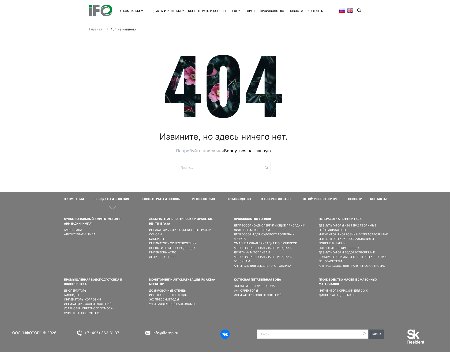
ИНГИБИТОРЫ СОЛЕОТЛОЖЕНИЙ (173, 243)
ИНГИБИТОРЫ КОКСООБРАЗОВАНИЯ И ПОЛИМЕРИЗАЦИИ (346, 241)
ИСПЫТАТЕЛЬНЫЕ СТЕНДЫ (168, 295)
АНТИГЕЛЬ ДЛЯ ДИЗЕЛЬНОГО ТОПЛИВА (262, 265)
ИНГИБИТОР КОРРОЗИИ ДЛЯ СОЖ (343, 290)
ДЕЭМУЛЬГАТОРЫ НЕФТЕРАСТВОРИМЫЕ (347, 225)
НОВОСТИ (296, 11)
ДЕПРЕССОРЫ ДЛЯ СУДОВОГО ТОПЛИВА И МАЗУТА (264, 237)
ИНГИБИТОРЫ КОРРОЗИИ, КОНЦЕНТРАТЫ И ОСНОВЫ (180, 232)
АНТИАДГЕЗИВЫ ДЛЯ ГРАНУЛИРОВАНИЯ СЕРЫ (352, 265)
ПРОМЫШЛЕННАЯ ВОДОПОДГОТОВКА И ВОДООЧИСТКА (93, 282)
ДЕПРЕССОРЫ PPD (162, 257)
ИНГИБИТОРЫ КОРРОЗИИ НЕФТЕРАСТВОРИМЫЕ (353, 234)
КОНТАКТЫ (315, 11)
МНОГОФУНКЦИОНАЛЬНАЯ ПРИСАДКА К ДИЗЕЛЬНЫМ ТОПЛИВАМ (263, 250)
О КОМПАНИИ (130, 11)
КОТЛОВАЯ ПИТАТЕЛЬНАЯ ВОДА (257, 279)
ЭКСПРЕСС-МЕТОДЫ (164, 299)
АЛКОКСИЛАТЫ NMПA (79, 234)
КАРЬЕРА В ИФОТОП (276, 199)
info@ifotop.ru (165, 332)
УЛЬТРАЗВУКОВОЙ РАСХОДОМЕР (172, 304)
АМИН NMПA (73, 230)
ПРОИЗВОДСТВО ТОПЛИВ (252, 219)
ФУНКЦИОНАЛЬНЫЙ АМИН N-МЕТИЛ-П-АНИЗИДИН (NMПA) (93, 221)
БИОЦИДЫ (156, 239)
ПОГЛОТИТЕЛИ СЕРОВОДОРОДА (172, 248)
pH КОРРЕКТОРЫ (246, 290)
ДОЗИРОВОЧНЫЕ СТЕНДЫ (167, 290)
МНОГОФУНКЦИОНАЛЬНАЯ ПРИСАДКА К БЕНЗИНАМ (263, 259)
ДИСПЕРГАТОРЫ (75, 290)
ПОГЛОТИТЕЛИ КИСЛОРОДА (339, 248)
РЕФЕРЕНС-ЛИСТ (242, 11)
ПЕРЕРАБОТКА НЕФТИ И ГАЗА (340, 219)
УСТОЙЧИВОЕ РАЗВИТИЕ (320, 199)
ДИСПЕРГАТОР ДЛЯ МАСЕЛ (338, 295)
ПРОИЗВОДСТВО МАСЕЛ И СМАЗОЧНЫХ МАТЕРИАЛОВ (348, 282)
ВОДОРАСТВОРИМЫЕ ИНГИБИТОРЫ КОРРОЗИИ (352, 257)
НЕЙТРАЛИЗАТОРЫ (332, 230)
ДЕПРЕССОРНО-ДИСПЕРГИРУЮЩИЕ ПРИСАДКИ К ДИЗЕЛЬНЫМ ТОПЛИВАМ (269, 228)
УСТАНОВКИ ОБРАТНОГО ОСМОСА (88, 308)
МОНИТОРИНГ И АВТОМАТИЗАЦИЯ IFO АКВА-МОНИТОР (182, 282)
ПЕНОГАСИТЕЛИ (330, 261)
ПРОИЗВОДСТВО (272, 11)
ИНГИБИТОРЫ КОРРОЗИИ (82, 299)
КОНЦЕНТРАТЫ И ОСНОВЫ (207, 11)
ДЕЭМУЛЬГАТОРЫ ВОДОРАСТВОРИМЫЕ (347, 252)
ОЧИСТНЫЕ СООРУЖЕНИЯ (82, 313)
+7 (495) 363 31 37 (101, 332)
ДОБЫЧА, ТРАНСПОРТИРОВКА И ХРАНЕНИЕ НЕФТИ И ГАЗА (181, 221)
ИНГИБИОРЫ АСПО (162, 252)
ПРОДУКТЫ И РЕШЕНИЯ (111, 199)
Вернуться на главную (247, 150)
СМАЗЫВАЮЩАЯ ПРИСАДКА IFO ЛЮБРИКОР (265, 243)
